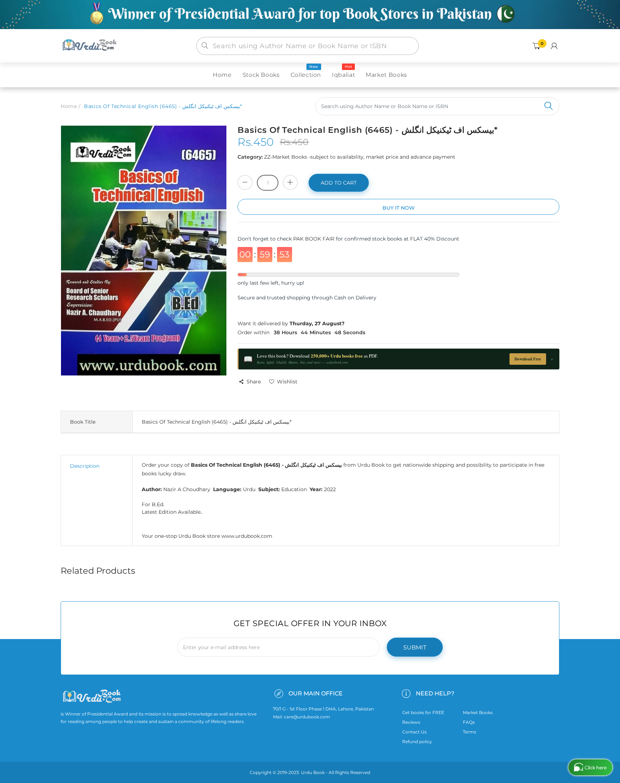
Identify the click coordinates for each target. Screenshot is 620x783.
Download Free (528, 359)
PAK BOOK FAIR (314, 239)
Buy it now (398, 208)
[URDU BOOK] (90, 45)
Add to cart (339, 183)
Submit (414, 647)
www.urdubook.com (246, 536)
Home (69, 106)
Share (253, 381)
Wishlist (287, 381)
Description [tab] (84, 466)
